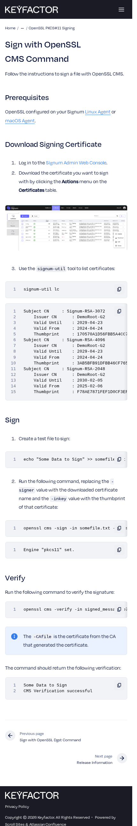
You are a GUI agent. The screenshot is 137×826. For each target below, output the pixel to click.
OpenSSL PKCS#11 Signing (52, 27)
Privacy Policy (17, 806)
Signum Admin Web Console (76, 162)
